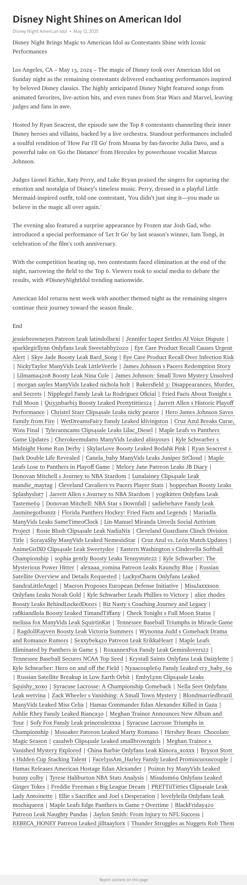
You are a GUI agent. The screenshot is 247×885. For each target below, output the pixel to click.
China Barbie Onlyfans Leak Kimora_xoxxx (141, 750)
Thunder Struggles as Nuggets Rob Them (182, 823)
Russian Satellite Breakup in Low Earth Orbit (73, 677)
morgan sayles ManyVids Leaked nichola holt (73, 384)
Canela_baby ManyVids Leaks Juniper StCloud (144, 457)
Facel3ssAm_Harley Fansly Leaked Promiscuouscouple (160, 759)
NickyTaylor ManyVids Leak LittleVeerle (67, 366)
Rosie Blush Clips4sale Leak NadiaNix (83, 530)
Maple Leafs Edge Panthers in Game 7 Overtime (109, 804)
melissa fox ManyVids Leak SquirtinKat (61, 622)
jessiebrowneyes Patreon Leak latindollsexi (66, 338)
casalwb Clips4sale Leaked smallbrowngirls (106, 741)
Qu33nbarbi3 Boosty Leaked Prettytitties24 (98, 402)
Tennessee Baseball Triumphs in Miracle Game (174, 622)
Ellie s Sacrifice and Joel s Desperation (107, 795)
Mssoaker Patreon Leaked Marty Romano (107, 732)
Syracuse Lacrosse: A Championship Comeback (112, 686)
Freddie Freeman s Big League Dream (98, 786)
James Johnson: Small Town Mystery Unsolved (174, 375)
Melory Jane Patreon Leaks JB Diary (161, 466)
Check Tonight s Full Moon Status (169, 613)
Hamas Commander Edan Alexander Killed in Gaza (153, 704)
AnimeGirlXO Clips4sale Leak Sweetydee (63, 549)
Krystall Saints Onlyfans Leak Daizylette (179, 658)
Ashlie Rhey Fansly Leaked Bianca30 (58, 713)
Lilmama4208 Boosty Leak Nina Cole (63, 375)
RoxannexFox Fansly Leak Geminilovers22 (156, 649)
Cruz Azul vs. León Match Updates (184, 540)
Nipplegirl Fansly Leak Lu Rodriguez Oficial (102, 393)
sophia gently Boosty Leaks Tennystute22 (106, 558)
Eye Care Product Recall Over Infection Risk (178, 357)
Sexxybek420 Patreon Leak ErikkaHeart (123, 640)
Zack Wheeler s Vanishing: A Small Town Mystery (114, 695)
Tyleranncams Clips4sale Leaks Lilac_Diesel (99, 430)
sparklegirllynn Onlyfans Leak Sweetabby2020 (70, 347)
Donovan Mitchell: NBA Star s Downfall (96, 503)
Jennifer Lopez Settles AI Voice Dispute (175, 338)
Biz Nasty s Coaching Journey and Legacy (154, 604)
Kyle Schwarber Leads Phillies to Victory (137, 594)
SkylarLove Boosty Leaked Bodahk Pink (136, 448)
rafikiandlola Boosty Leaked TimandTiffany (67, 613)
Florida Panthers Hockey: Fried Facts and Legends (124, 512)
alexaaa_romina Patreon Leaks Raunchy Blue (136, 567)
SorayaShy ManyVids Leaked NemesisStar (82, 540)
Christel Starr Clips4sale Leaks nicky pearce (105, 412)
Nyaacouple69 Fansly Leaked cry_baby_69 (178, 668)
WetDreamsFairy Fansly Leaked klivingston (114, 421)
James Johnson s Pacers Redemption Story (177, 366)
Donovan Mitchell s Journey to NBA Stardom (69, 476)
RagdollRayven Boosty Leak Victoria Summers (75, 631)
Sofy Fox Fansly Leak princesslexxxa (75, 722)
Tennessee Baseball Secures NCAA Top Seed (68, 658)
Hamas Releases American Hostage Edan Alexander (77, 768)
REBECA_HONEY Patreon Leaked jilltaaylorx (69, 823)
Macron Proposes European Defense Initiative (121, 585)
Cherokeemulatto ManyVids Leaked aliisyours (112, 439)
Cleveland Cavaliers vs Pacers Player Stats (111, 485)
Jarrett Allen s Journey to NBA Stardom (100, 494)
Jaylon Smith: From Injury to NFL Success (147, 814)
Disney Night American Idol (40, 31)
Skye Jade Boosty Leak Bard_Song (74, 357)
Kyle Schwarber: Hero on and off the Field (66, 668)
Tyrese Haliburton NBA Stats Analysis (97, 777)
